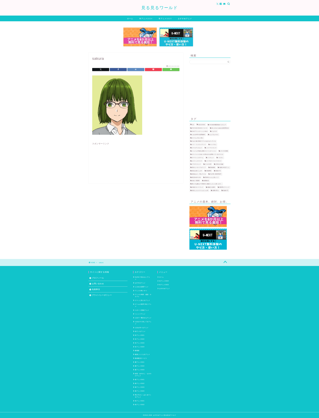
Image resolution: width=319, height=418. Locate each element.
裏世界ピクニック (224, 187)
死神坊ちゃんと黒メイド (212, 177)
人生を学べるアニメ (141, 327)
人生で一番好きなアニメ (143, 318)
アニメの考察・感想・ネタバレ (143, 295)
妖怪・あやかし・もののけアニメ (143, 374)
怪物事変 (208, 170)
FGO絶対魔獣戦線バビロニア (217, 125)
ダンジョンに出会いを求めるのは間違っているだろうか (207, 154)
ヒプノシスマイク (197, 161)
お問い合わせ (98, 284)
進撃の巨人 (216, 190)
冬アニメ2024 (145, 18)
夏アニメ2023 (139, 369)
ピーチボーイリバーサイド (213, 161)
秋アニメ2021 (139, 401)
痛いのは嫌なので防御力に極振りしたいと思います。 (207, 184)
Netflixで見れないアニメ (142, 278)
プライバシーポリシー (102, 295)
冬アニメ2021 (139, 335)
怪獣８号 (218, 170)
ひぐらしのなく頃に (197, 138)
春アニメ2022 (139, 383)
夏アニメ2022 (139, 366)
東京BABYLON (196, 177)
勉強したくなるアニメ (142, 354)
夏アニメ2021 (139, 362)
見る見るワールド (159, 7)
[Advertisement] (135, 162)
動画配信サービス (141, 358)
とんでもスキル (214, 134)
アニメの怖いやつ (141, 290)
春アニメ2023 (139, 387)
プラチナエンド (196, 164)
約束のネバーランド (197, 187)
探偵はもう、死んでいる (199, 174)
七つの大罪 (208, 164)
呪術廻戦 (212, 167)
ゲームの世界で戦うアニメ (143, 305)
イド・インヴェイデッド (199, 144)
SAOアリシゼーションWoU (199, 131)
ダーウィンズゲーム (197, 157)
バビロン (220, 157)
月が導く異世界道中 (215, 174)
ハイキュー (211, 157)
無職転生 (206, 180)
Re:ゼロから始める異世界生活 (220, 128)
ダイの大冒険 (224, 151)
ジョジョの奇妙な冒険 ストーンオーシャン (204, 151)
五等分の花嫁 (219, 164)
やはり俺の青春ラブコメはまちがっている (204, 141)
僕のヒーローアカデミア (199, 167)
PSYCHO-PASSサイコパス (199, 128)
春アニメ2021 (139, 379)
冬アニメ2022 (139, 339)
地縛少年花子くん (224, 167)
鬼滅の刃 (225, 190)
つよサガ (214, 131)
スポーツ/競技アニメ (142, 310)
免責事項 (96, 289)
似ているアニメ (140, 331)
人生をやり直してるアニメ (143, 322)
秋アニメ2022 (139, 404)
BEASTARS (201, 125)
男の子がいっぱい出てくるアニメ (143, 396)
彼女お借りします (197, 170)
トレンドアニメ (140, 314)
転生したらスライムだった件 (200, 190)
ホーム (130, 18)
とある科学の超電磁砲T (198, 134)
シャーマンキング (211, 147)
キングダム (213, 144)
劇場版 (137, 350)
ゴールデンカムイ (197, 147)
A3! (193, 125)
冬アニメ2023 (165, 18)
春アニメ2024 (139, 391)
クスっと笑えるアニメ (142, 300)
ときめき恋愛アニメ (141, 287)
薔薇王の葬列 (211, 187)
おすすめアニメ (185, 18)
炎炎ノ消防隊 (195, 180)
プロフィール (98, 278)
